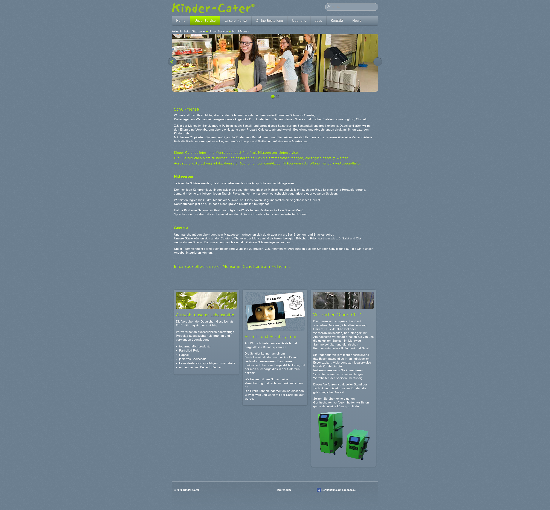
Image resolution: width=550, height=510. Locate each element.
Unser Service (205, 20)
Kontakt (337, 20)
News (356, 20)
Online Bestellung (269, 20)
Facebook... (349, 490)
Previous (172, 61)
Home (180, 20)
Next (377, 61)
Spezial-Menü (294, 210)
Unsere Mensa (236, 20)
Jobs (318, 20)
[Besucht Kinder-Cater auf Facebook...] (319, 490)
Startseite (198, 31)
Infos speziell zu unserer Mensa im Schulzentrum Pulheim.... (233, 266)
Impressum (284, 490)
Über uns (299, 20)
